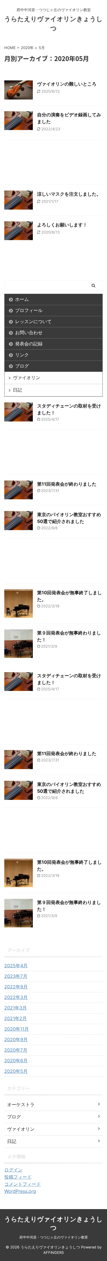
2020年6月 (16, 1060)
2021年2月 (15, 1018)
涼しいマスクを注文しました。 (69, 194)
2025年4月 (16, 965)
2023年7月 (15, 976)
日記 (17, 390)
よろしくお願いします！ (62, 225)
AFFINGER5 (53, 1252)
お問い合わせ (29, 332)
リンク (22, 355)
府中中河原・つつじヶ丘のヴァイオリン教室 (53, 1237)
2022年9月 (16, 987)
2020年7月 (15, 1050)
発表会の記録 (29, 343)
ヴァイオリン (26, 377)
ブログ (22, 366)
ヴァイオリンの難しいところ (66, 84)
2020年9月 (16, 1039)
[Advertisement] (53, 163)
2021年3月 (15, 1008)
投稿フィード (18, 1177)
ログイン (13, 1170)
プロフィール (29, 310)
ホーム (22, 299)
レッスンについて (33, 321)
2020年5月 (16, 1071)
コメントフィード (22, 1184)
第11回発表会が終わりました (66, 484)
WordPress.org (20, 1191)
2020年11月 (16, 1029)
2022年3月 (16, 997)
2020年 (27, 47)
